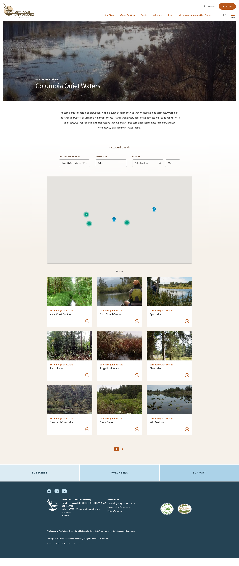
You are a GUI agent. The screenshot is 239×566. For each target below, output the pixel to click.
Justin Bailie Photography (99, 531)
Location (136, 157)
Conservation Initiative (69, 157)
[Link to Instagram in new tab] (56, 492)
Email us (65, 515)
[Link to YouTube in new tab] (64, 492)
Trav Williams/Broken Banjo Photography (74, 531)
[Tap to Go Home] (18, 17)
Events (144, 15)
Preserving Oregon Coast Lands (121, 503)
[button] (154, 209)
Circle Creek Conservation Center (195, 15)
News (171, 15)
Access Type (101, 157)
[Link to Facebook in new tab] (49, 492)
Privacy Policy (104, 539)
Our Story (109, 15)
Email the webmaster (73, 544)
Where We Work (127, 15)
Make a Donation (114, 511)
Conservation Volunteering (119, 507)
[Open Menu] (233, 15)
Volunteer (158, 15)
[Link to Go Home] (53, 510)
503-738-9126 (67, 506)
